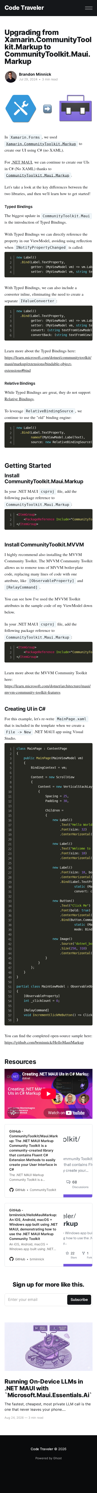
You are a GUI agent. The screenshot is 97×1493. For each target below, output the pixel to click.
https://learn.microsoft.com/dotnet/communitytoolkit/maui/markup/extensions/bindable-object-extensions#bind (48, 364)
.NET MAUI (21, 162)
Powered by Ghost (48, 1458)
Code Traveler (24, 7)
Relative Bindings (19, 398)
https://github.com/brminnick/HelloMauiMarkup (44, 1042)
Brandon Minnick (35, 74)
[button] (88, 8)
